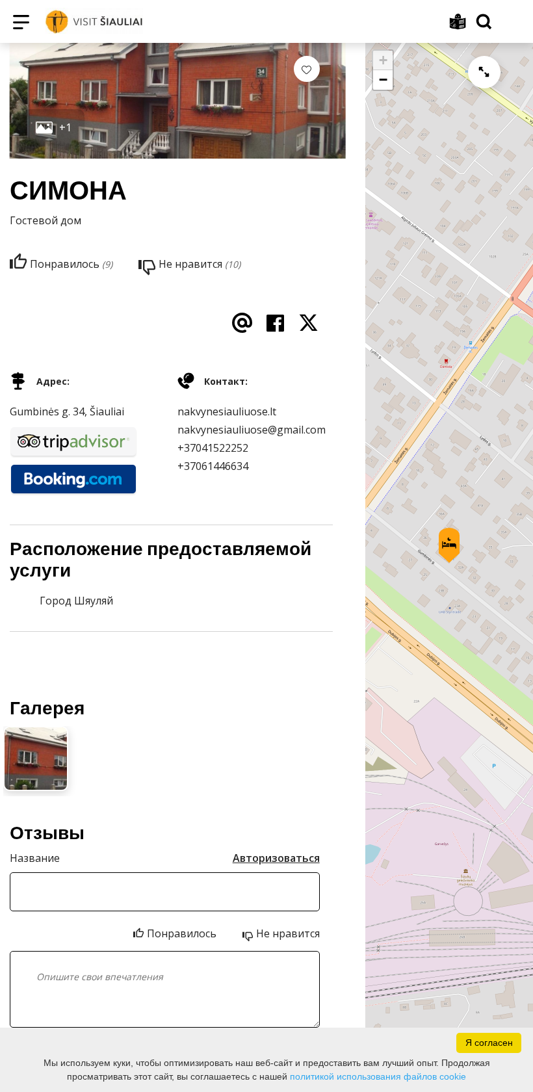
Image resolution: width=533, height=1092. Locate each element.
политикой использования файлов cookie (378, 1076)
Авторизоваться (276, 858)
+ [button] (383, 60)
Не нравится (288, 933)
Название (35, 858)
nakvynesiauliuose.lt (226, 411)
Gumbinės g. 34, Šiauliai (67, 411)
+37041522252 (212, 448)
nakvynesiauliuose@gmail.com (251, 429)
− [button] (383, 80)
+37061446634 (212, 466)
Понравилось (181, 933)
